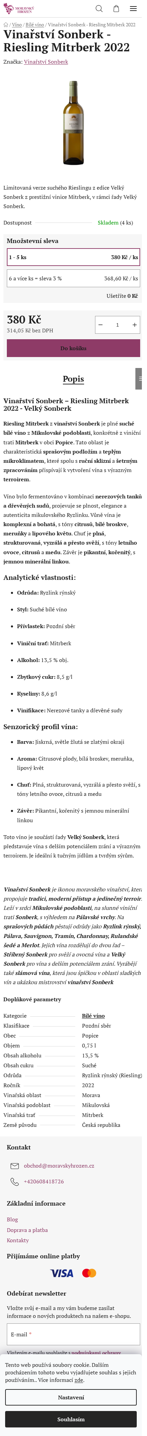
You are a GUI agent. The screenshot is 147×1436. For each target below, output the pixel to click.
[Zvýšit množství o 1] (135, 324)
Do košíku (73, 348)
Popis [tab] (73, 378)
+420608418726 (44, 1181)
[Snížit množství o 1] (100, 324)
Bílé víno (93, 1015)
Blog (12, 1219)
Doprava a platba (27, 1230)
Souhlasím (71, 1419)
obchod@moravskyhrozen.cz (59, 1165)
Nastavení (71, 1397)
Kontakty (18, 1240)
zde (79, 1380)
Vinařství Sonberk (46, 61)
